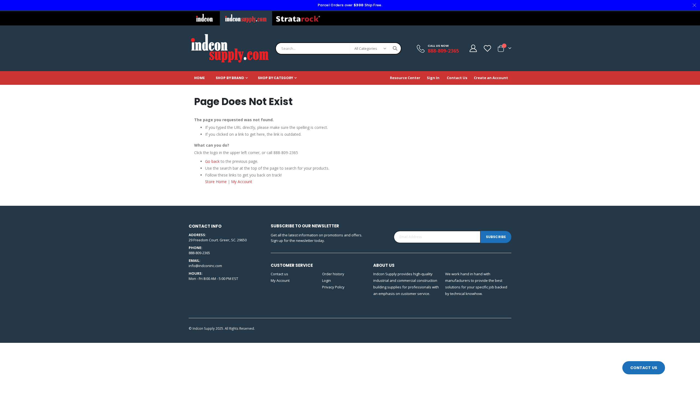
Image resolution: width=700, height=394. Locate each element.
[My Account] (472, 48)
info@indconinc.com (205, 265)
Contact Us (457, 77)
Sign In (433, 77)
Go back (212, 161)
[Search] (395, 48)
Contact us (279, 273)
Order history (333, 273)
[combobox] (338, 48)
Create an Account (491, 77)
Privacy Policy (333, 287)
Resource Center (405, 77)
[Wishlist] (487, 48)
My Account (241, 181)
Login (326, 280)
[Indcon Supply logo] (230, 48)
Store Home (216, 181)
